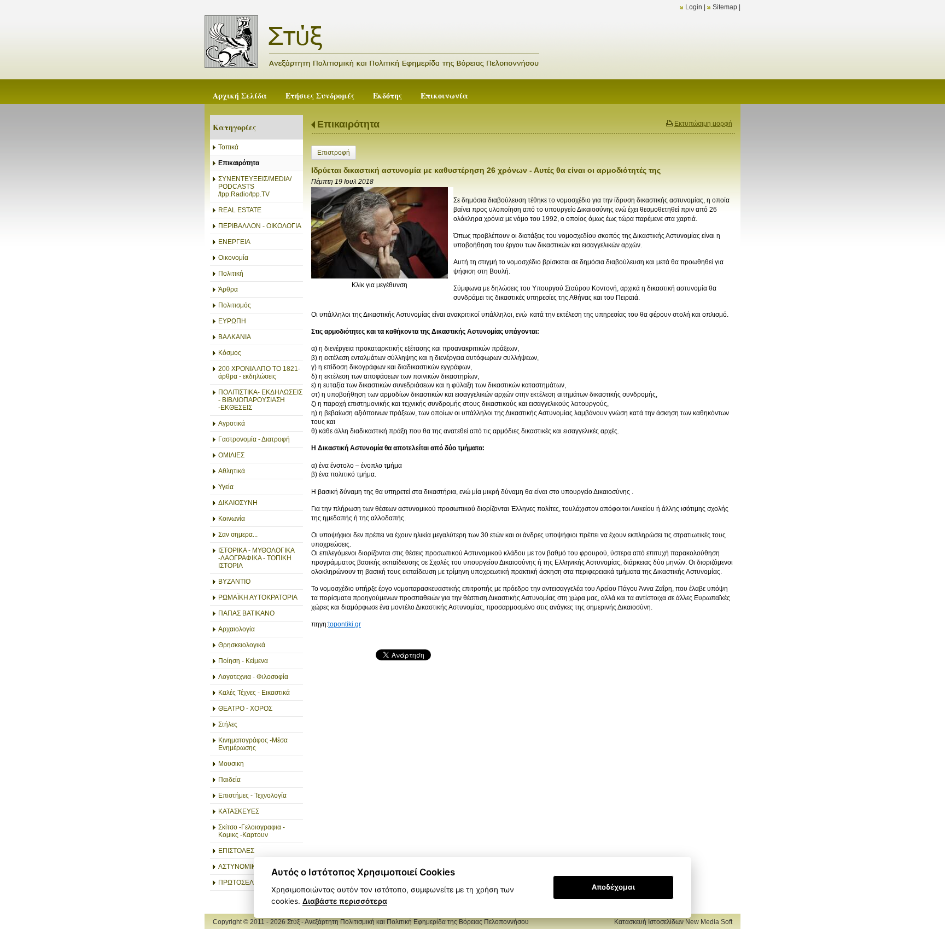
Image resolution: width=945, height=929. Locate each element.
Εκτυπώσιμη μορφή (703, 123)
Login (693, 7)
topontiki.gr (344, 624)
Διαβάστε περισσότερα (344, 901)
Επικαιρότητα (348, 124)
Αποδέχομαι (613, 886)
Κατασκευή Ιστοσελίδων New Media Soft (673, 922)
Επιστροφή (333, 152)
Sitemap (725, 7)
